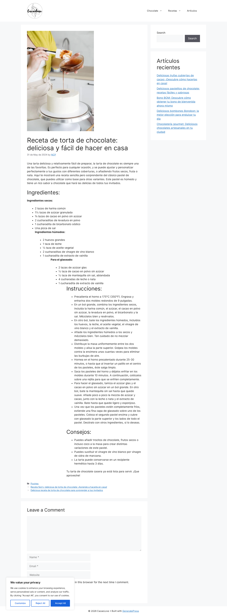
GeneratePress (130, 611)
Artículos (192, 10)
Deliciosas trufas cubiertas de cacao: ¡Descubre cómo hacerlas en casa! (177, 79)
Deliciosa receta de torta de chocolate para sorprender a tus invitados (67, 490)
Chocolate (152, 10)
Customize (20, 603)
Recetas (172, 10)
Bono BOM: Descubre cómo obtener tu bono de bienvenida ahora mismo (176, 101)
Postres (35, 483)
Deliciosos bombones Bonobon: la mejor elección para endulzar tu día (178, 114)
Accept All (60, 603)
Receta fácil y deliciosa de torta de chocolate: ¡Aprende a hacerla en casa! (69, 487)
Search (161, 32)
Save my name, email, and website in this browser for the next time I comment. (79, 582)
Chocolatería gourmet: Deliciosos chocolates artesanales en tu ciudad (177, 127)
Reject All (40, 603)
